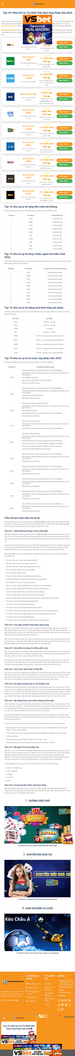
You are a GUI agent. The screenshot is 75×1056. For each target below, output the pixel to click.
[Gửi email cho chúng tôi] (66, 1000)
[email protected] (65, 992)
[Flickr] (69, 1005)
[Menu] (2, 4)
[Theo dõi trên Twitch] (62, 1009)
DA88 (16, 1000)
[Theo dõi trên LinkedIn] (62, 1005)
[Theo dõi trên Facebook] (59, 1000)
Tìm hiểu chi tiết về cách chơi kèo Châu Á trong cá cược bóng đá (37, 953)
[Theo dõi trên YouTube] (66, 1005)
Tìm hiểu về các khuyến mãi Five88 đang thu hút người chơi (37, 899)
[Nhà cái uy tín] (37, 4)
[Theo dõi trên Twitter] (62, 1000)
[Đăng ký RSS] (59, 1005)
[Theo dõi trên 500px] (59, 1009)
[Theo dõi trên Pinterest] (69, 1000)
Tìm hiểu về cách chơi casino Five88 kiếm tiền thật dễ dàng (37, 845)
